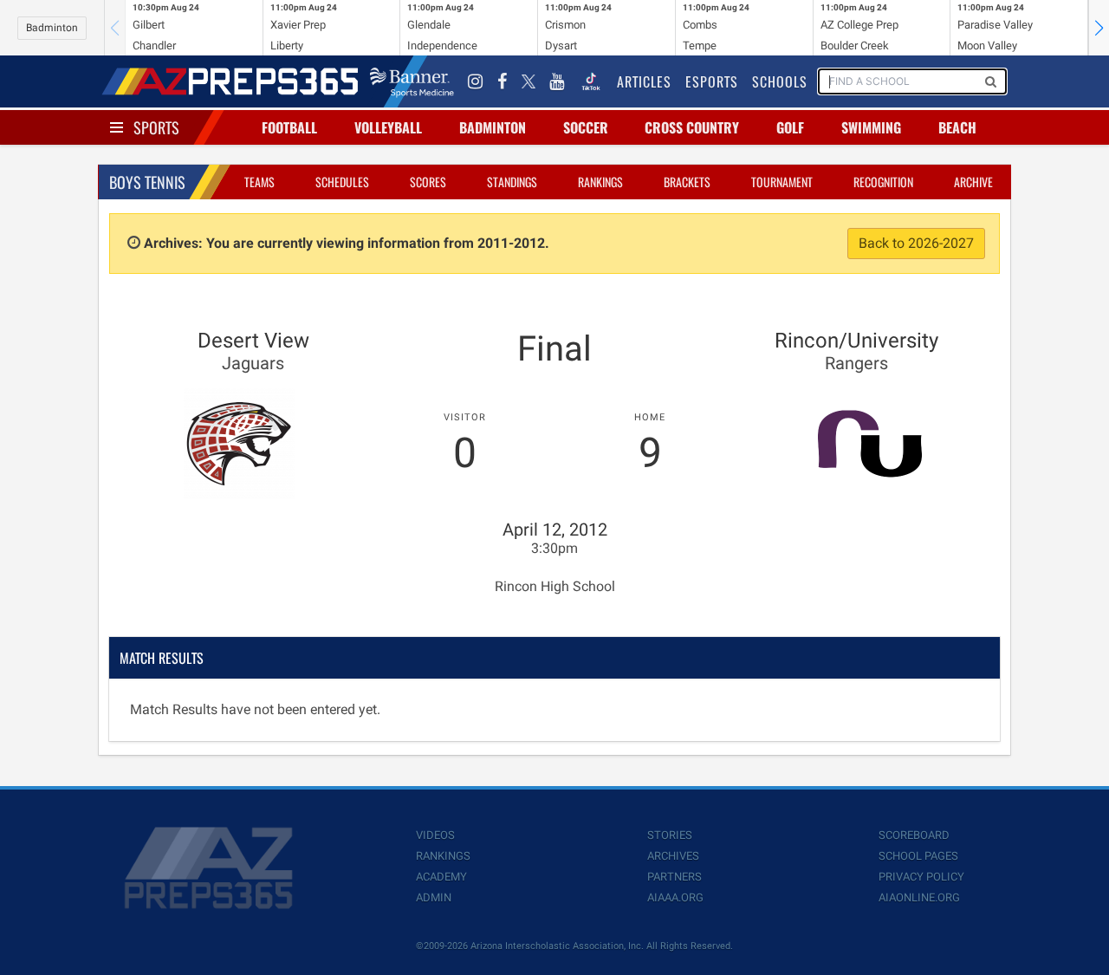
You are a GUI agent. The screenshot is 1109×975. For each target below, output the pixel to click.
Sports (156, 127)
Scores (428, 181)
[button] (1098, 27)
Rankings (600, 181)
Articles (644, 81)
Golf (790, 127)
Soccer (585, 127)
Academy (441, 876)
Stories (669, 835)
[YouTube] (557, 81)
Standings (512, 181)
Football (289, 127)
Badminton (52, 28)
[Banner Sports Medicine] (411, 81)
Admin (433, 897)
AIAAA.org (675, 897)
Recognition (883, 181)
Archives (673, 855)
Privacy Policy (921, 876)
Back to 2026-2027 (916, 243)
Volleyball (388, 127)
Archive (973, 181)
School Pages (918, 855)
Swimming (871, 127)
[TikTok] (590, 81)
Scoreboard (914, 835)
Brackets (687, 181)
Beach (957, 127)
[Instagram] (475, 81)
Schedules (342, 181)
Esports (711, 81)
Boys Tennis (147, 182)
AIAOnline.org (919, 897)
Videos (435, 835)
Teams (259, 181)
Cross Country (692, 127)
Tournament (782, 181)
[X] (528, 81)
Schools (779, 81)
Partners (674, 876)
